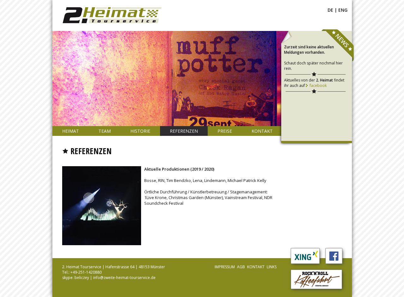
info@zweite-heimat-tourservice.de (124, 277)
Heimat (70, 131)
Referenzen (184, 131)
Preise (224, 131)
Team (104, 131)
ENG (343, 10)
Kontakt (262, 131)
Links (271, 267)
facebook (318, 85)
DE (330, 10)
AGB (241, 267)
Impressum (225, 267)
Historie (140, 131)
